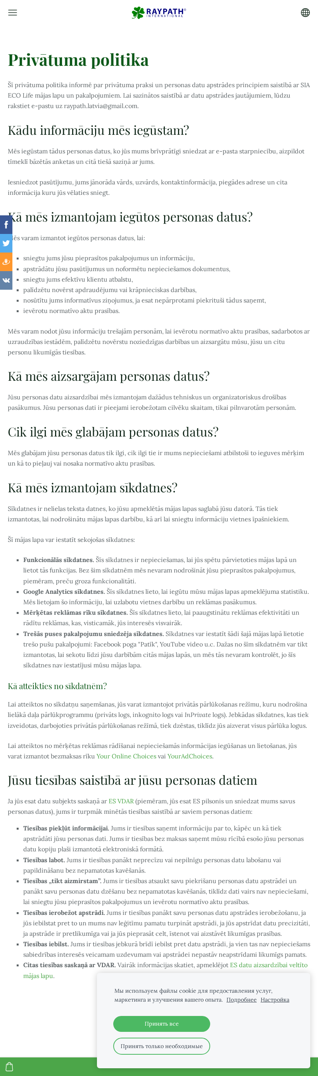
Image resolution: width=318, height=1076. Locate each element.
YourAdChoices (190, 756)
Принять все (162, 1023)
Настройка (275, 999)
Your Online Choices (126, 756)
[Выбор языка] (305, 12)
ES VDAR (121, 801)
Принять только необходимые (162, 1046)
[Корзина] (9, 1066)
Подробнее (241, 999)
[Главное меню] (12, 12)
